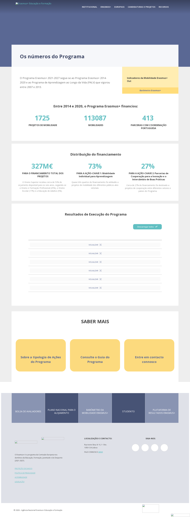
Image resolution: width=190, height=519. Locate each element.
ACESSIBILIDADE (21, 477)
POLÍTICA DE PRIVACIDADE (25, 473)
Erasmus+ (106, 7)
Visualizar (94, 245)
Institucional (89, 7)
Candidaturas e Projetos (141, 7)
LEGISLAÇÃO (19, 482)
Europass (119, 7)
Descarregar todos (145, 227)
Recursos (164, 7)
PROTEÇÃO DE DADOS (23, 468)
